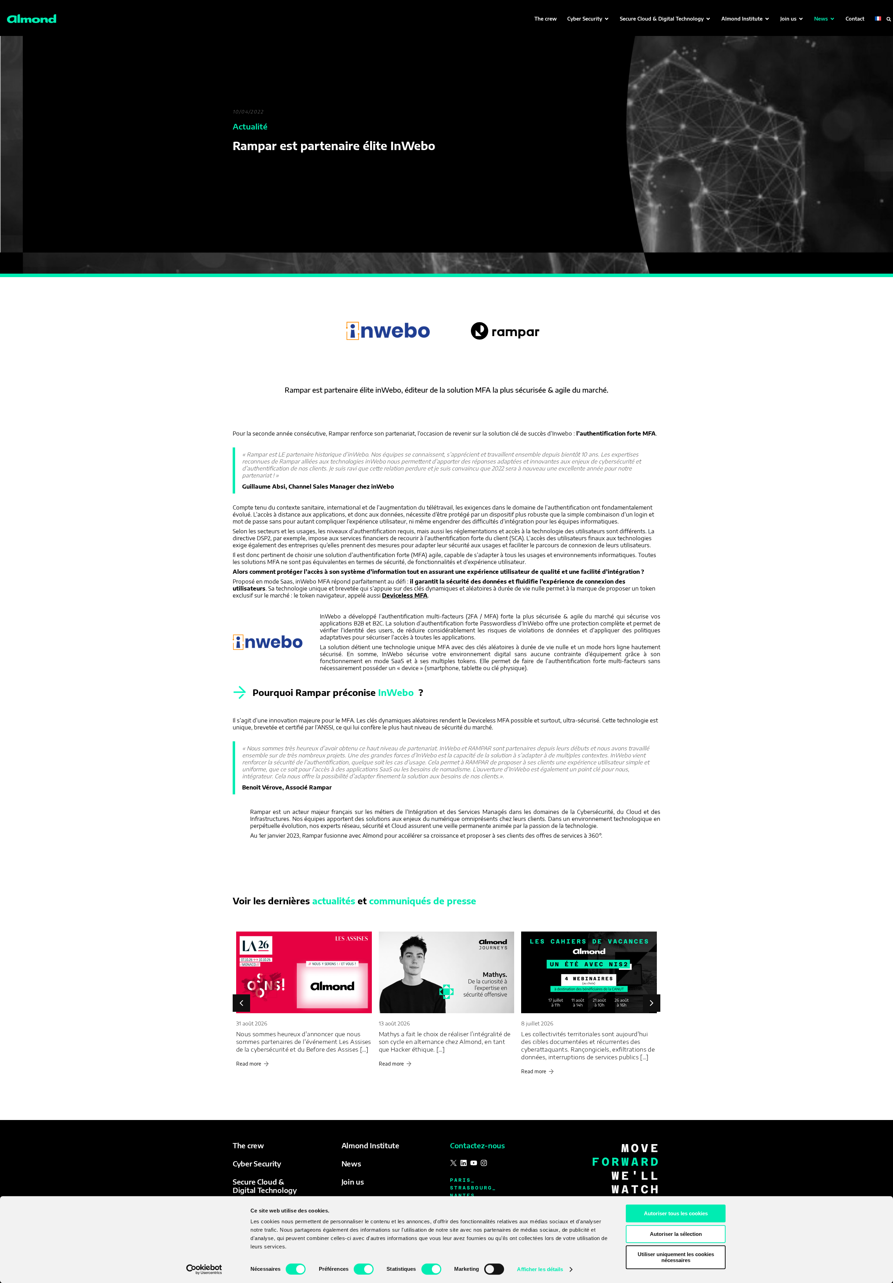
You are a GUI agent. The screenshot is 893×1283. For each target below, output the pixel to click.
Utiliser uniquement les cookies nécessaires (676, 1257)
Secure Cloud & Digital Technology (265, 1185)
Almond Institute (370, 1145)
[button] (588, 18)
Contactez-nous (477, 1145)
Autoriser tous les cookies (676, 1213)
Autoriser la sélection (676, 1234)
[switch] (364, 1269)
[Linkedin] (463, 1162)
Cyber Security (257, 1163)
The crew (248, 1145)
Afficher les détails (540, 1269)
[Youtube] (473, 1162)
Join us (353, 1181)
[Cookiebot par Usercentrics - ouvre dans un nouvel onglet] (204, 1269)
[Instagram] (483, 1162)
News (351, 1163)
